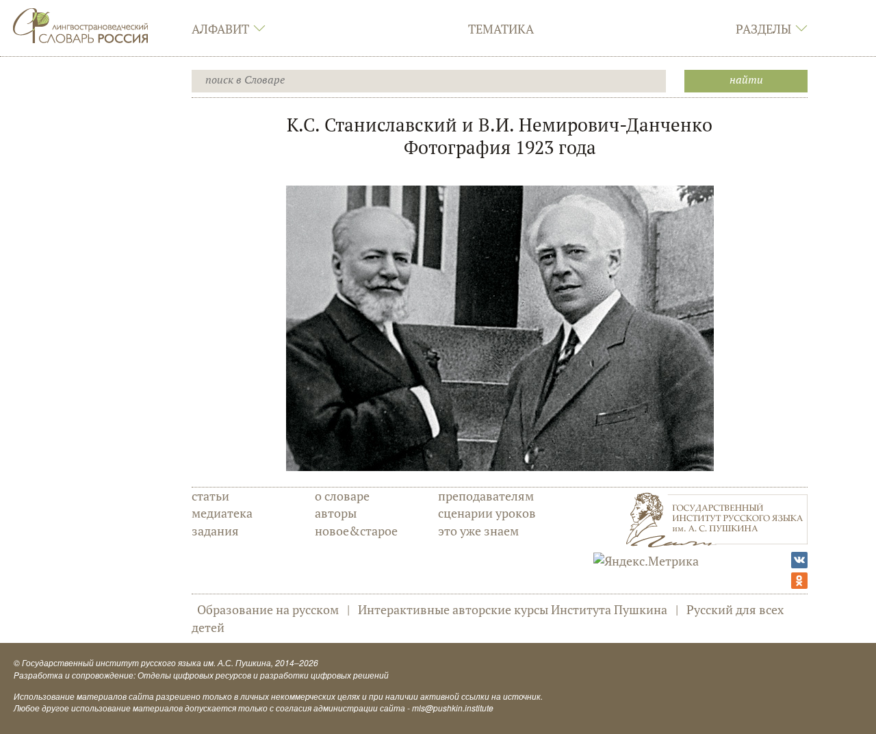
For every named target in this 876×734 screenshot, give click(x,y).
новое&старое (356, 530)
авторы (336, 513)
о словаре (342, 496)
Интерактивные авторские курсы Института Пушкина (512, 609)
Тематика (501, 29)
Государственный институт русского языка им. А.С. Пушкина (146, 662)
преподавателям (486, 496)
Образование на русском (268, 609)
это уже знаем (478, 530)
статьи (210, 496)
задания (215, 530)
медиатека (222, 513)
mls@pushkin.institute (452, 707)
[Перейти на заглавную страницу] (80, 24)
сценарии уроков (487, 513)
